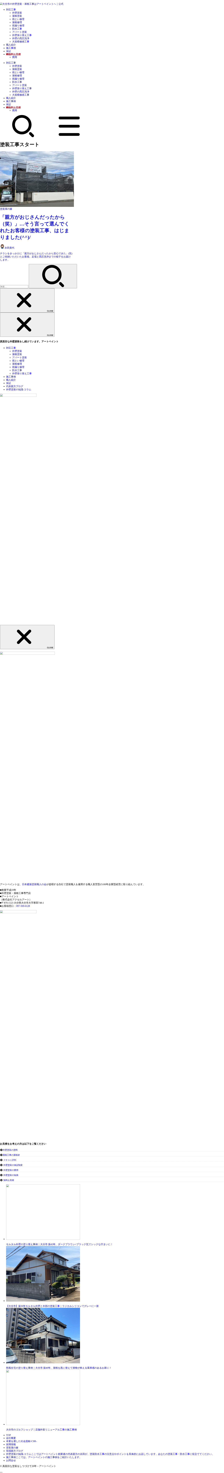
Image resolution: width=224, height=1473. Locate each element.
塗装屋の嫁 (12, 1447)
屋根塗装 (17, 16)
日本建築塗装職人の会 (34, 884)
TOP (8, 1435)
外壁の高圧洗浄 (20, 38)
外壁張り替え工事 (22, 35)
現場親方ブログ (14, 1451)
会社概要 (11, 1438)
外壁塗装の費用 (10, 1170)
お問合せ (11, 1460)
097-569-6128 (23, 906)
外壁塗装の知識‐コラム (18, 389)
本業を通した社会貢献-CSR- (21, 1441)
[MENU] (69, 136)
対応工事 (11, 9)
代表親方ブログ (14, 386)
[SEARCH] (23, 136)
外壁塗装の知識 (10, 1175)
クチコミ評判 (9, 1160)
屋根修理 (17, 22)
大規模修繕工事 (20, 41)
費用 (14, 57)
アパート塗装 (19, 32)
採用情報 (11, 1444)
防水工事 (17, 28)
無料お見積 (8, 1180)
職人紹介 (11, 44)
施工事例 (11, 48)
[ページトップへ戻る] (1, 1472)
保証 (8, 51)
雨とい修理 (18, 19)
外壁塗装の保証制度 (13, 1165)
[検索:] (14, 286)
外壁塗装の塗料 (10, 1150)
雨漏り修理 (18, 25)
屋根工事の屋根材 (11, 1155)
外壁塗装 (17, 12)
